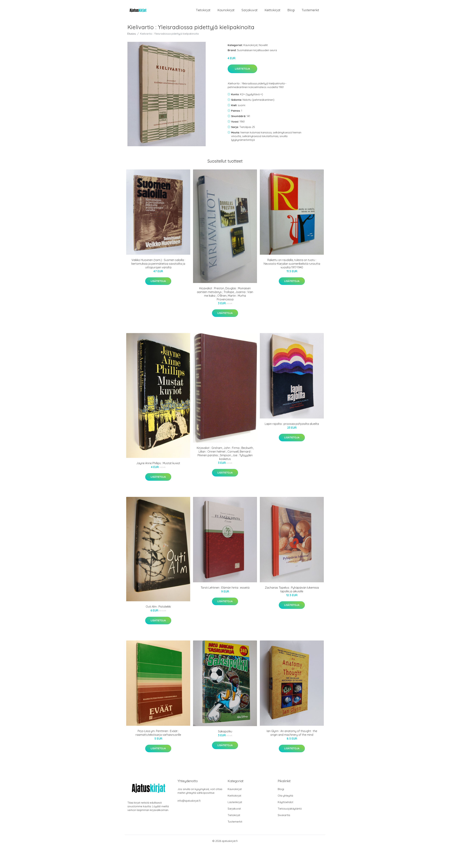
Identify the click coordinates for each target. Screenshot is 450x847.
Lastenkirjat (235, 802)
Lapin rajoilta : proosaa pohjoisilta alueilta (292, 424)
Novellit (263, 45)
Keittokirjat (272, 10)
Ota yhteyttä (285, 795)
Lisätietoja (242, 68)
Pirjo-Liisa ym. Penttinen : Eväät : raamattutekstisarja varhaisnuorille (158, 732)
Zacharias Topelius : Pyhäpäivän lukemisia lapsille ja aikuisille (292, 589)
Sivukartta (284, 815)
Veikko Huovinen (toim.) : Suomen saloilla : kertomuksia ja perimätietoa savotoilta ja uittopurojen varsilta (158, 263)
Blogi (291, 10)
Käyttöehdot (285, 802)
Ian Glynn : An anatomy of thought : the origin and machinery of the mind (292, 732)
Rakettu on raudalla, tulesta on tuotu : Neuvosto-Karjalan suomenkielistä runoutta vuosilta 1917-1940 (292, 263)
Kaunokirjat (225, 10)
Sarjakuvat (250, 10)
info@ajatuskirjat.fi (189, 800)
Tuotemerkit (310, 10)
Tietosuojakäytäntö (290, 808)
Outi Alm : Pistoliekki (158, 606)
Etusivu (131, 33)
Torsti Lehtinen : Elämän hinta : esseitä (225, 587)
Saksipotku (225, 731)
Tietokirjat (203, 10)
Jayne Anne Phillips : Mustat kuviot (158, 463)
